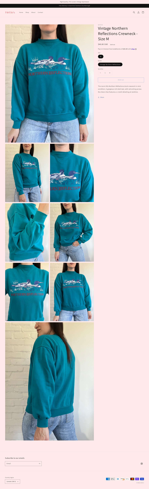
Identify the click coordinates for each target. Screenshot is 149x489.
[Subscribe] (39, 463)
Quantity (100, 69)
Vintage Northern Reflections (110, 64)
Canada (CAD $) (11, 481)
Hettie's (142, 482)
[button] (134, 12)
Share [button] (102, 97)
